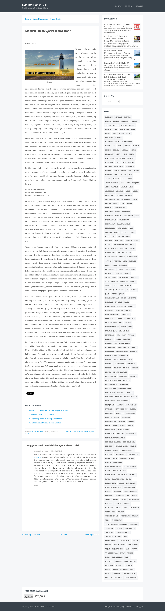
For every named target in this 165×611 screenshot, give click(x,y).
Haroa (114, 265)
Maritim (124, 125)
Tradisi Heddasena (122, 532)
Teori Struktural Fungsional (116, 524)
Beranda (139, 6)
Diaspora (108, 240)
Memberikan (131, 364)
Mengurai (120, 392)
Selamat (118, 504)
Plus (124, 162)
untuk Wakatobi (131, 578)
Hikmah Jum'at (130, 269)
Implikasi (114, 281)
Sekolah (118, 117)
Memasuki (133, 351)
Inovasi (108, 286)
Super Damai (125, 516)
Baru (122, 203)
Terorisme (133, 524)
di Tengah (119, 565)
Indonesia (124, 281)
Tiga (130, 170)
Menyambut (109, 154)
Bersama (118, 216)
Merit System (110, 401)
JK (127, 290)
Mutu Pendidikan (122, 409)
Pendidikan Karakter (113, 442)
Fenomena (124, 249)
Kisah (120, 146)
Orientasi (121, 421)
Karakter (118, 137)
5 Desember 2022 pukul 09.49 (51, 451)
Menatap (116, 150)
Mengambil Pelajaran (113, 380)
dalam (107, 557)
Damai (133, 232)
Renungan (117, 491)
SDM (127, 495)
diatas (76, 431)
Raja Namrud (131, 483)
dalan (128, 557)
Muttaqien (109, 409)
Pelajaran (124, 121)
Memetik (108, 368)
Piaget (131, 458)
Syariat (91, 431)
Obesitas (108, 417)
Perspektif (131, 158)
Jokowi (114, 294)
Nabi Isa (133, 409)
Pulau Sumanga (118, 479)
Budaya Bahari (124, 220)
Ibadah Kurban (110, 277)
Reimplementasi (129, 487)
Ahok (122, 183)
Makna (118, 339)
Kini (114, 146)
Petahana (123, 458)
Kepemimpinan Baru (112, 314)
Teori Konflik (117, 520)
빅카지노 (37, 457)
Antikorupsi (109, 195)
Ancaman (119, 191)
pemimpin (108, 175)
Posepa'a (123, 471)
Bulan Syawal (110, 228)
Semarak (118, 508)
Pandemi (131, 421)
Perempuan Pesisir (111, 450)
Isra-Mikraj (109, 290)
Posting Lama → (92, 534)
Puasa (107, 479)
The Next (119, 528)
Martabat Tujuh (111, 343)
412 (125, 175)
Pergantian (120, 158)
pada (107, 578)
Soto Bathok (134, 508)
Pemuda (131, 154)
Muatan (119, 405)
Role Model (120, 495)
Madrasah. (109, 339)
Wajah (107, 549)
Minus (118, 154)
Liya (118, 335)
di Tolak (129, 565)
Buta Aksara (122, 228)
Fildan (132, 249)
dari (115, 129)
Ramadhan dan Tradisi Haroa (41, 414)
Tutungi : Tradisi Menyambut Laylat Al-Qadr (48, 410)
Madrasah (109, 117)
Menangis (117, 368)
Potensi (131, 162)
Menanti (126, 368)
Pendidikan (135, 121)
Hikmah (116, 121)
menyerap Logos (130, 573)
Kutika (123, 327)
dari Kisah (109, 561)
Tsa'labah (109, 536)
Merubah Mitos (123, 401)
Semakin (126, 504)
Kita (120, 322)
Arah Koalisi (110, 199)
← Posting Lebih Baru (31, 534)
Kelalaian (119, 310)
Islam (128, 133)
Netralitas (120, 413)
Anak (131, 187)
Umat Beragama (124, 540)
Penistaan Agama (121, 446)
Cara (133, 129)
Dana (107, 236)
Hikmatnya (109, 273)
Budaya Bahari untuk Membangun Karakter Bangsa (117, 51)
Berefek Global (120, 207)
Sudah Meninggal (111, 516)
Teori (107, 520)
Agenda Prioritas (111, 183)
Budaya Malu (110, 224)
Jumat (121, 294)
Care (131, 228)
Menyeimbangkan (130, 397)
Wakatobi (127, 117)
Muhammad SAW (130, 405)
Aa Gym (108, 179)
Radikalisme (118, 166)
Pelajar (122, 425)
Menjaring (109, 397)
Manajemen (127, 339)
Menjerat (118, 397)
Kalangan (109, 302)
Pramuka (132, 475)
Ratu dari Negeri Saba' (113, 487)
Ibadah (126, 273)
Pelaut (130, 425)
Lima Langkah (124, 331)
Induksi (133, 281)
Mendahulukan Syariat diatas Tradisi (45, 422)
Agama (129, 179)
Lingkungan (109, 335)
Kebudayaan (121, 306)
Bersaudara (128, 216)
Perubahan (109, 162)
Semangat (109, 508)
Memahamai (109, 351)
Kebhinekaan (110, 306)
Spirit (107, 512)
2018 (115, 175)
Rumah (116, 170)
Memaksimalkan (122, 351)
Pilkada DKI (117, 462)
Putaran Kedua (110, 483)
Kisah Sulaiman (111, 322)
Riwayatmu (109, 495)
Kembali (128, 310)
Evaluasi (114, 249)
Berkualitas (124, 129)
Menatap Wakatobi (120, 372)
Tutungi (118, 536)
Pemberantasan (123, 429)
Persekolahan (133, 454)
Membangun (123, 355)
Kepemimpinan (127, 142)
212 (121, 175)
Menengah (133, 376)
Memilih (108, 150)
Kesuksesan (120, 318)
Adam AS (116, 179)
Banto (115, 203)
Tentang (128, 6)
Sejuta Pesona (134, 499)
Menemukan (123, 376)
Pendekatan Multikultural (115, 438)
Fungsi (128, 253)
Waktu (134, 549)
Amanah (124, 187)
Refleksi (108, 170)
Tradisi (27, 434)
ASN (130, 175)
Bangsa (108, 203)
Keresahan (125, 314)
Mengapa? (126, 380)
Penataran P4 (131, 434)
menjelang (117, 573)
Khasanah (131, 318)
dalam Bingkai (117, 557)
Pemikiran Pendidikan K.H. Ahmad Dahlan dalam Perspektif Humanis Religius (116, 38)
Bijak (137, 216)
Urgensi (108, 545)
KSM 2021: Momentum (128, 298)
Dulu (114, 133)
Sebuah (123, 499)
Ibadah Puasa (124, 277)
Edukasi (108, 244)
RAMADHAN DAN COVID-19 (116, 63)
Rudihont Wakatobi (34, 5)
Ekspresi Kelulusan (121, 244)
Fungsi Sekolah (111, 257)
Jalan (107, 294)
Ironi (115, 286)
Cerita (116, 232)
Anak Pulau (109, 191)
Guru (125, 261)
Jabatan (133, 290)
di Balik (133, 561)
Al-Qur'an (114, 187)
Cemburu (108, 232)
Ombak (116, 417)
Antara (135, 191)
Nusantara (130, 413)
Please (107, 471)
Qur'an (121, 483)
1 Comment (68, 431)
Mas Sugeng (118, 606)
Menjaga (130, 392)
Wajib (127, 549)
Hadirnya (132, 261)
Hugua (121, 133)
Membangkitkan (111, 355)
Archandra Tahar (124, 199)
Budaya (115, 125)
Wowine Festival (111, 553)
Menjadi (133, 150)
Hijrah (120, 269)
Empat (132, 244)
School (115, 499)
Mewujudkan (109, 405)
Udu (125, 536)
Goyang (108, 261)
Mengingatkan (110, 388)
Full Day (121, 253)
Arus (135, 199)
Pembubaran (109, 434)
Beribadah (109, 216)
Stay (113, 512)
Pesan (118, 162)
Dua (121, 240)
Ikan (107, 281)
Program (108, 166)
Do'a (116, 240)
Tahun (123, 170)
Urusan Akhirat (119, 545)
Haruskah (123, 265)
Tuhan (136, 170)
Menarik (135, 368)
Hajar (107, 265)
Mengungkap (110, 392)
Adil (123, 179)
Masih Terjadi (110, 347)
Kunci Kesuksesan (111, 327)
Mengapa (125, 150)
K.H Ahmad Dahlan (112, 298)
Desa (113, 236)
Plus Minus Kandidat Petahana (117, 24)
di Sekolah (109, 565)
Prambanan (122, 475)
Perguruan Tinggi (127, 450)
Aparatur (128, 195)
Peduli (115, 425)
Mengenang (124, 384)
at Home (130, 553)
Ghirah (122, 257)
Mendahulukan (83, 431)
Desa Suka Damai (124, 236)
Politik (115, 471)
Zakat (122, 553)
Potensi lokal (110, 475)
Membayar (108, 364)
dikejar (115, 569)
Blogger (139, 606)
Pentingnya (109, 158)
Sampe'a (134, 495)
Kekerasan (109, 310)
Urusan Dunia (133, 545)
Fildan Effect (110, 253)
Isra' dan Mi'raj (125, 286)
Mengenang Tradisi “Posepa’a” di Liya (45, 418)
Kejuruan (131, 306)
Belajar (108, 121)
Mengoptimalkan (124, 388)
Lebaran (136, 146)
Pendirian (108, 446)
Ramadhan (130, 166)
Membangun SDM (126, 360)
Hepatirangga (110, 269)
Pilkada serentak (130, 466)
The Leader (109, 528)
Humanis (119, 273)
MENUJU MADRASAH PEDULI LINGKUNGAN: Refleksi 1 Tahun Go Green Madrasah (117, 76)
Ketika (107, 146)
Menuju (131, 125)
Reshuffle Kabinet (130, 491)
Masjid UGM (122, 347)
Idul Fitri (134, 277)
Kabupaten (109, 137)
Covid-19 (125, 232)
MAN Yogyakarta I (128, 335)
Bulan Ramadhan (123, 224)
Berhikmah (126, 211)
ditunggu (124, 569)
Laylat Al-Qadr (111, 331)
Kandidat (118, 302)
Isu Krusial (120, 290)
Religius (108, 491)
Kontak (118, 6)
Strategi (121, 512)
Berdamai (108, 207)
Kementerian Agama (112, 142)
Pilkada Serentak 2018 (113, 466)
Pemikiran (120, 434)
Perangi (133, 446)
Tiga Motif (109, 532)
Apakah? (120, 195)
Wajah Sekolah (117, 549)
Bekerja (129, 203)
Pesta (115, 458)
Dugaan (129, 240)
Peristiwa (108, 454)
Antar (128, 191)
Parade (107, 425)
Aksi (106, 187)
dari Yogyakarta (121, 561)
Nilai (125, 154)
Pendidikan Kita (129, 442)
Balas (36, 485)
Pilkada (108, 462)
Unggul (135, 540)
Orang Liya (126, 417)
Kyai (130, 327)
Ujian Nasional (110, 540)
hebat (132, 569)
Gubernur (117, 261)
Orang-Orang (110, 421)
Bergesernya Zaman (112, 211)
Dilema (107, 133)
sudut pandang (116, 578)
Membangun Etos (111, 360)
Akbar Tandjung (133, 183)
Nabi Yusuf (109, 413)
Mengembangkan (111, 384)
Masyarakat (132, 347)
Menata (108, 372)
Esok (107, 249)
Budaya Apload (110, 220)
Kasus (127, 302)
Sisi (125, 508)
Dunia (136, 240)
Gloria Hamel (132, 257)
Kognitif (128, 322)
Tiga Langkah (130, 528)
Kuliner (127, 146)
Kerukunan (109, 318)
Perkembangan (120, 454)
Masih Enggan (124, 343)
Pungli (128, 479)
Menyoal (108, 129)
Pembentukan (110, 429)
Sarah (107, 499)
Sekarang (108, 504)
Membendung (119, 364)
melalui (108, 573)
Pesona (108, 458)
